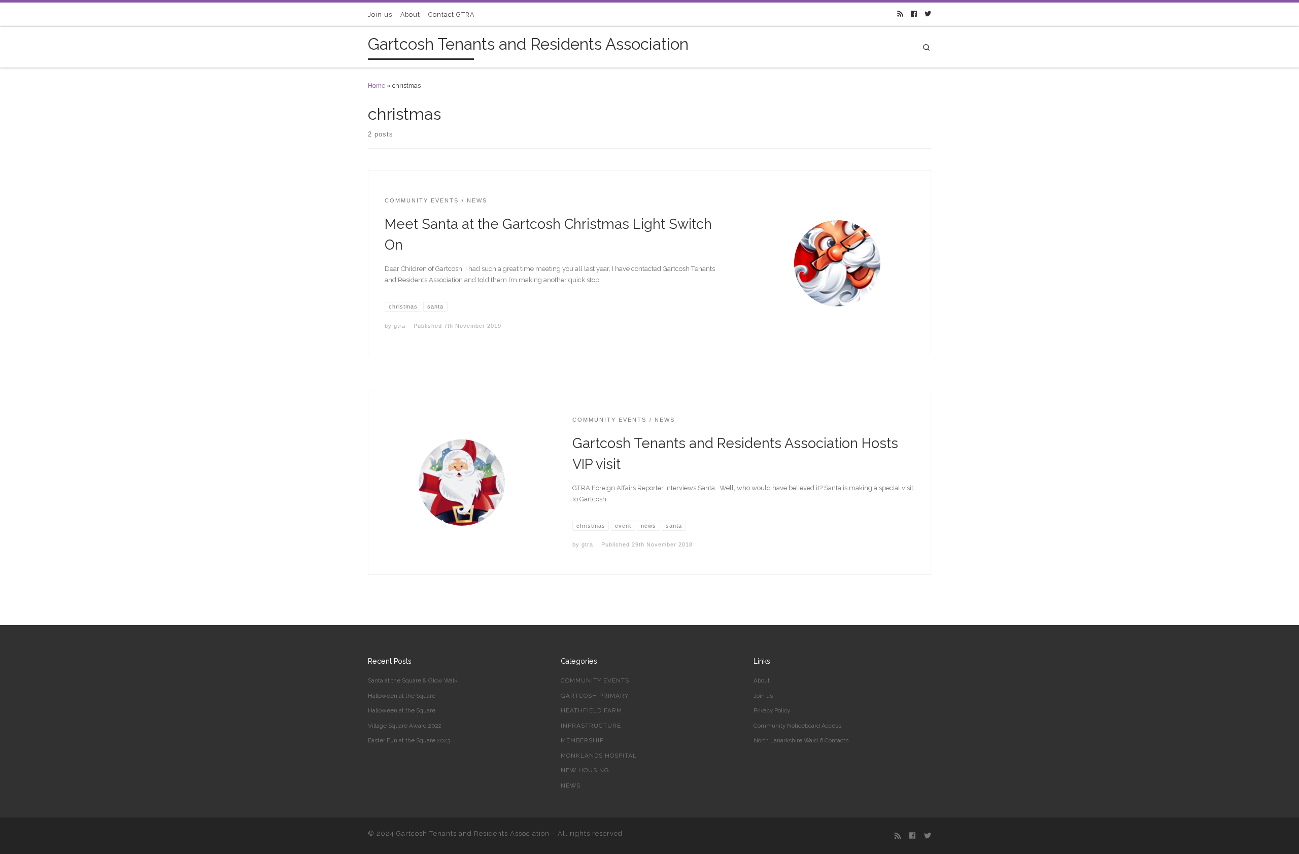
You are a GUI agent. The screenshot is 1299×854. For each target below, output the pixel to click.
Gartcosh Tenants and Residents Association (473, 833)
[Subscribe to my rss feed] (900, 14)
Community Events (595, 680)
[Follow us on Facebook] (913, 14)
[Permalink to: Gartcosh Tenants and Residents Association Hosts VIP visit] (461, 482)
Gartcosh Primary (595, 695)
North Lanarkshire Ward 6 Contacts (801, 740)
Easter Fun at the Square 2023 (409, 740)
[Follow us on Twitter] (928, 14)
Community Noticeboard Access (797, 725)
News (570, 785)
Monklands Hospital (599, 755)
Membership (582, 740)
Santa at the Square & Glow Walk (412, 680)
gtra (399, 326)
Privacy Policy (772, 710)
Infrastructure (591, 725)
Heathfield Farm (591, 710)
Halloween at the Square (401, 695)
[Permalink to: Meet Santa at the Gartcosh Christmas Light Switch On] (837, 263)
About (762, 680)
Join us (763, 695)
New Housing (585, 770)
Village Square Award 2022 (404, 725)
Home (376, 85)
